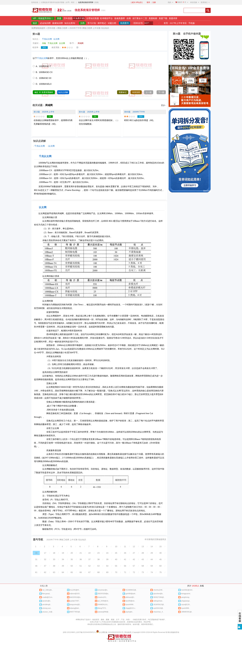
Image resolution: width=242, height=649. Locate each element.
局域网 (49, 105)
